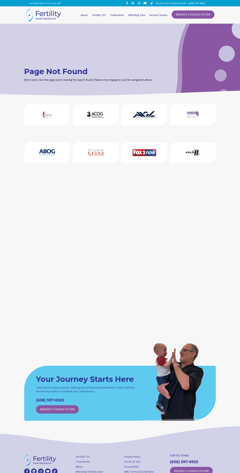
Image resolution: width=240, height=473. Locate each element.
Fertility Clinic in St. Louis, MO (45, 3)
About (84, 15)
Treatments (117, 15)
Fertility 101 (99, 15)
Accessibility (131, 466)
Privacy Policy (132, 456)
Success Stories (158, 15)
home (114, 79)
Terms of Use (132, 461)
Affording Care (136, 15)
